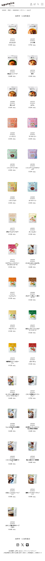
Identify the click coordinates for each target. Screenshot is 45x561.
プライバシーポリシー (30, 551)
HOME (4, 10)
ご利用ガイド (38, 552)
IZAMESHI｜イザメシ (19, 10)
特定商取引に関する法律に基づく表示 (15, 552)
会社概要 (11, 551)
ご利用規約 (30, 552)
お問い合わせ (18, 551)
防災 (9, 10)
